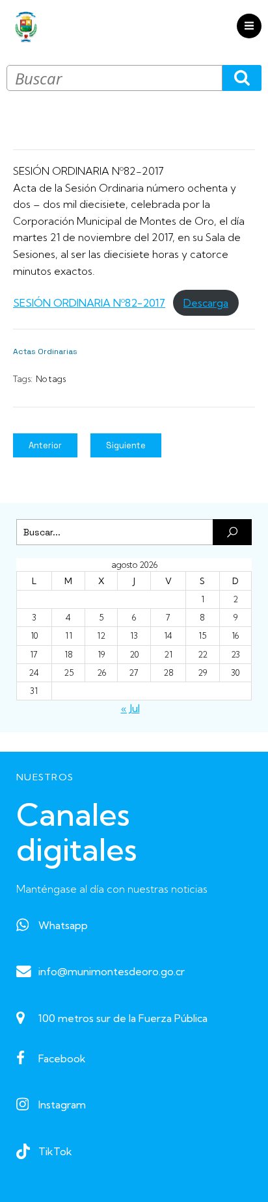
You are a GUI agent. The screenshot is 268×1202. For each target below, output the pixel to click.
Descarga (205, 302)
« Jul (130, 708)
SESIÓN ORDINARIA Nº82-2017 (89, 302)
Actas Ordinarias (45, 351)
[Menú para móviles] (249, 26)
